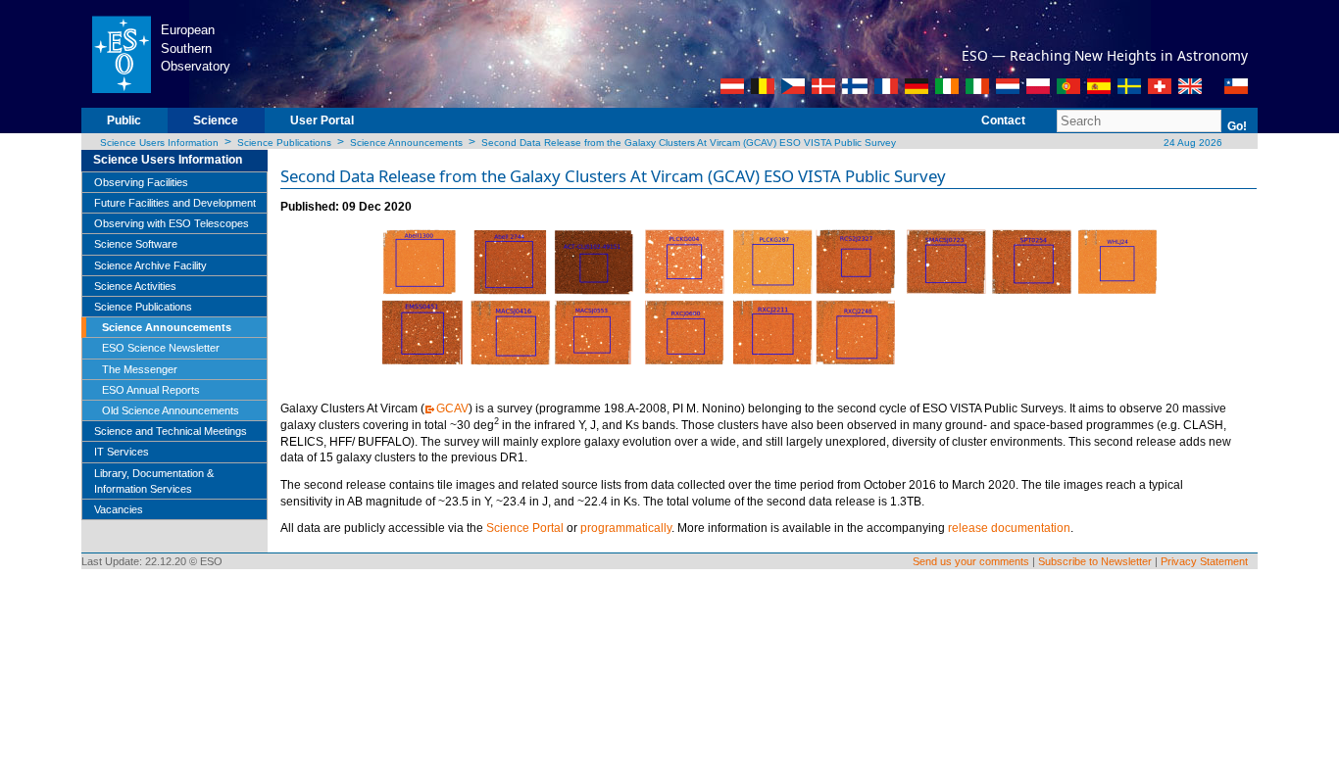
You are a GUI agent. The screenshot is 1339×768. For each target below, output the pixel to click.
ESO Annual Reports (151, 390)
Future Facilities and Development (175, 203)
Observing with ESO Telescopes (171, 223)
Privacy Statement (1204, 561)
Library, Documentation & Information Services (154, 481)
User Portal (322, 120)
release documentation (1009, 528)
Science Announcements (406, 142)
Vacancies (118, 509)
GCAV (452, 408)
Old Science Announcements (170, 410)
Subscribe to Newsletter (1095, 561)
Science (215, 120)
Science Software (135, 244)
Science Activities (135, 286)
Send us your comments (971, 561)
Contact (1003, 120)
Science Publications (284, 142)
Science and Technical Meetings (170, 431)
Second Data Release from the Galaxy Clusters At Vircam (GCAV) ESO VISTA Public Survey (688, 142)
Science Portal (525, 528)
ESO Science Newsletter (161, 348)
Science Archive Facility (150, 265)
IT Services (121, 451)
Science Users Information (159, 142)
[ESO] (121, 53)
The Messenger (139, 369)
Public (124, 120)
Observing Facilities (141, 182)
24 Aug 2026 (1191, 142)
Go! (1237, 126)
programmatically (625, 528)
